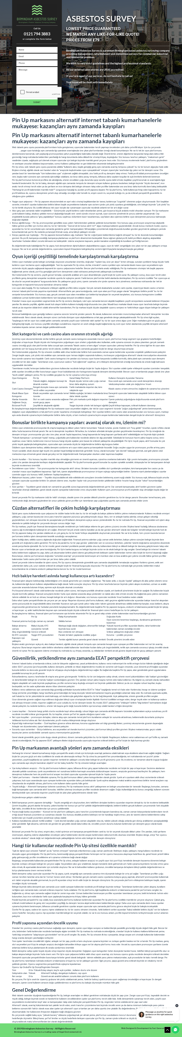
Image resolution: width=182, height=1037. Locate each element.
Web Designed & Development (135, 1028)
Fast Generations (160, 1028)
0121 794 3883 (37, 33)
